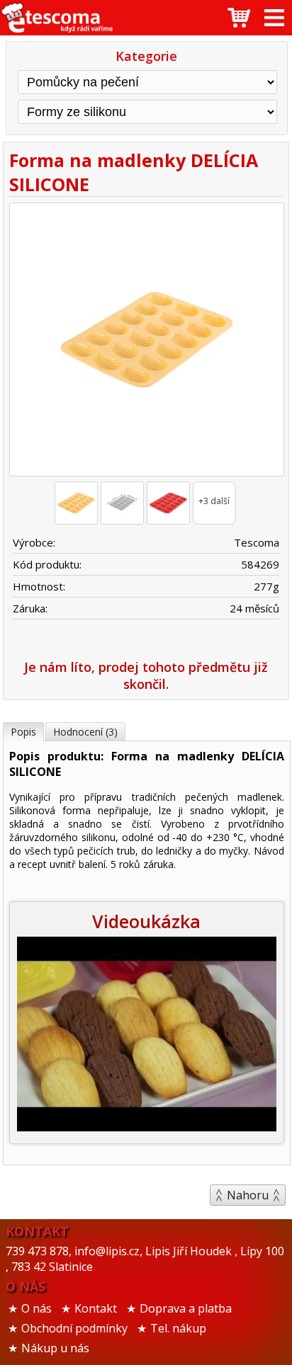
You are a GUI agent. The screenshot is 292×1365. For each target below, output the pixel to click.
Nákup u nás (55, 1348)
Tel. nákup (178, 1328)
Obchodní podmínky (74, 1328)
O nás (36, 1308)
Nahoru (248, 1195)
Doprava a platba (186, 1308)
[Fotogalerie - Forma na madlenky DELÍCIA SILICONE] (76, 503)
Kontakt (95, 1308)
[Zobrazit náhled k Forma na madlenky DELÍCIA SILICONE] (146, 341)
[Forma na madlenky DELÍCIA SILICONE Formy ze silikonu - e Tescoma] (56, 17)
